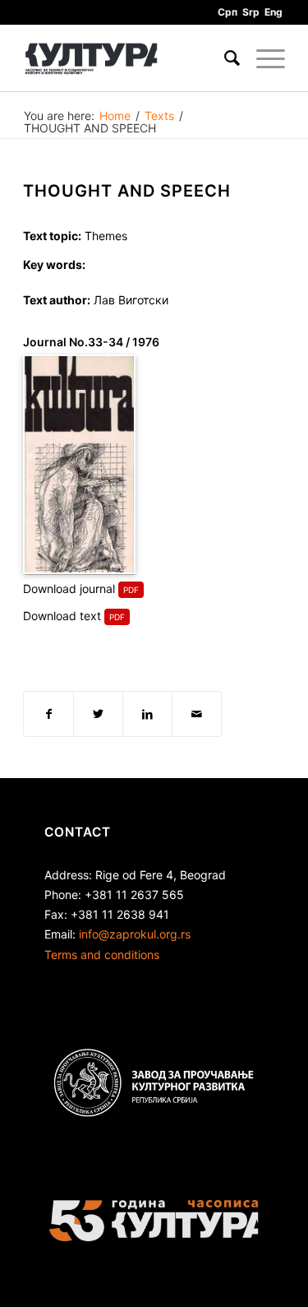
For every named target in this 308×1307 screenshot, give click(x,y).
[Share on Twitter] (98, 714)
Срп (227, 12)
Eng (273, 12)
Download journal (69, 589)
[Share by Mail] (196, 714)
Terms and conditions (101, 955)
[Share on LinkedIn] (147, 714)
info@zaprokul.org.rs (135, 934)
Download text (62, 616)
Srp (251, 12)
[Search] (224, 58)
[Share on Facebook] (48, 714)
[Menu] (262, 58)
